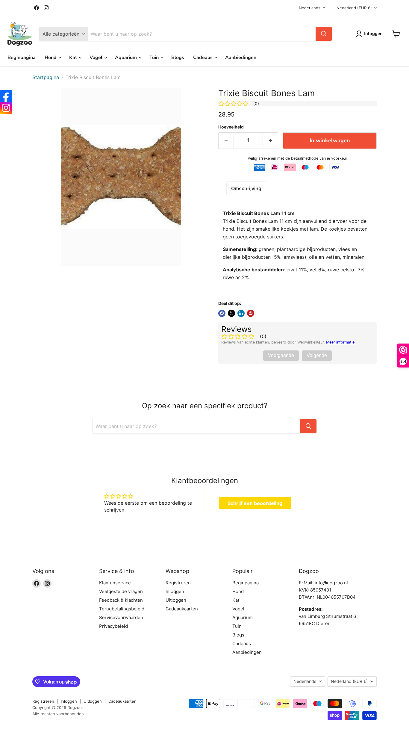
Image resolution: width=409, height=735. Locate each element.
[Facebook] (6, 96)
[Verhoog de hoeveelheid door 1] (270, 140)
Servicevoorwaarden (121, 617)
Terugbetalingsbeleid (121, 609)
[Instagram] (6, 108)
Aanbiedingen (240, 57)
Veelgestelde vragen (121, 591)
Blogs (177, 57)
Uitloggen (176, 600)
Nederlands (309, 7)
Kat (73, 57)
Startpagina (45, 77)
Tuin (154, 57)
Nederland (354, 7)
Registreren (178, 583)
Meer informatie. (341, 342)
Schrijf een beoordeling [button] (255, 503)
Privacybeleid (113, 626)
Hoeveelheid (231, 127)
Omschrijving (246, 188)
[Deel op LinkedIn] (241, 313)
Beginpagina (21, 57)
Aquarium (126, 57)
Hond (51, 57)
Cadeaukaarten (182, 609)
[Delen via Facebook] (221, 313)
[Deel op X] (231, 313)
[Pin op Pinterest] (250, 313)
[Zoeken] (324, 34)
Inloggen (175, 591)
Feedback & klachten (121, 600)
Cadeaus (203, 57)
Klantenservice (115, 583)
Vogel (97, 57)
